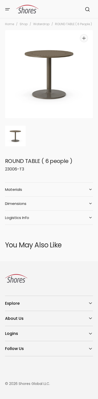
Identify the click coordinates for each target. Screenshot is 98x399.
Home (9, 24)
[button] (7, 9)
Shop (24, 24)
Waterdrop (41, 24)
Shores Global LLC (34, 383)
